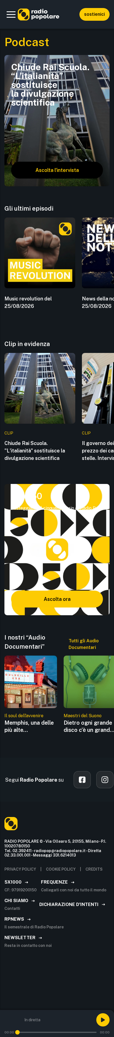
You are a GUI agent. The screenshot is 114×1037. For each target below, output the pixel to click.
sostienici (94, 14)
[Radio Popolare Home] (38, 14)
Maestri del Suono (83, 715)
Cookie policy (61, 869)
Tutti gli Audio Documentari (84, 644)
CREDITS (94, 869)
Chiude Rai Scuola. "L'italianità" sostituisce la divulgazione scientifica (34, 450)
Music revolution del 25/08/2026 (28, 302)
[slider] (17, 1032)
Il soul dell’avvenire (23, 715)
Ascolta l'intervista (57, 170)
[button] (11, 14)
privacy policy (20, 869)
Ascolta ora (57, 599)
